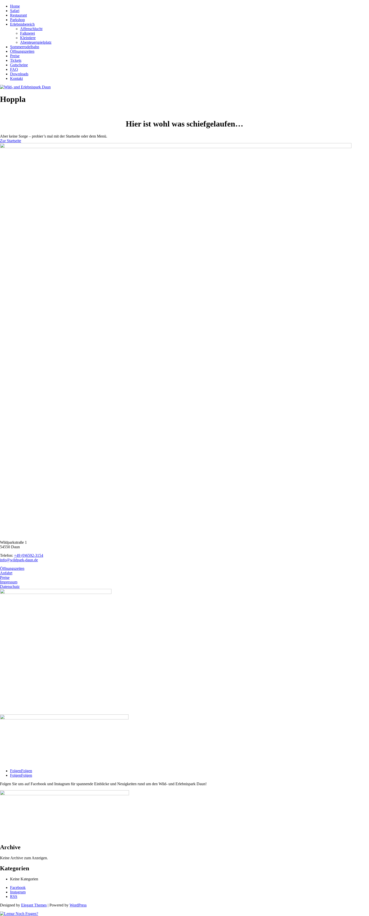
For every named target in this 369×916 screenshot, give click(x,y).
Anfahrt (6, 573)
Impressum (8, 582)
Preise (15, 56)
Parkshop (17, 20)
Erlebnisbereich (22, 24)
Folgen (26, 771)
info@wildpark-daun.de (19, 560)
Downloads (19, 74)
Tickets (15, 60)
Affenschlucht (31, 29)
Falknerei (27, 33)
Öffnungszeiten (22, 51)
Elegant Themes (34, 905)
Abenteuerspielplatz (35, 42)
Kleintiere (28, 38)
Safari (14, 11)
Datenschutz (10, 586)
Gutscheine (19, 65)
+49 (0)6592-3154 (28, 555)
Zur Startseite (10, 141)
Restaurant (18, 15)
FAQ (14, 69)
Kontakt (16, 78)
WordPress (78, 905)
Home (15, 6)
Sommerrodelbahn (24, 47)
